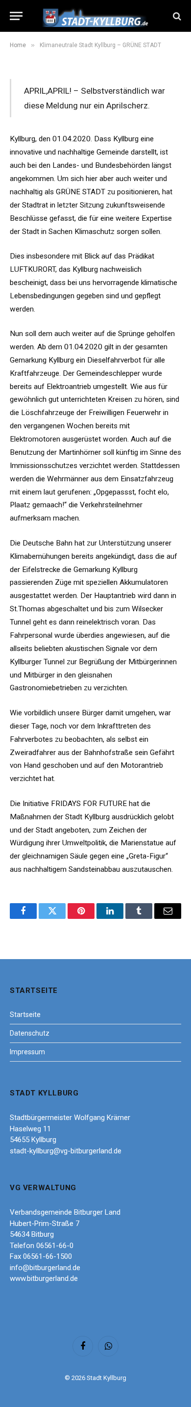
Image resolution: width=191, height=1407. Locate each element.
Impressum (27, 1052)
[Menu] (16, 16)
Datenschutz (29, 1033)
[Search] (176, 16)
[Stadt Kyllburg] (95, 16)
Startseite (25, 1014)
